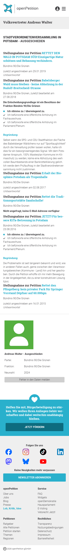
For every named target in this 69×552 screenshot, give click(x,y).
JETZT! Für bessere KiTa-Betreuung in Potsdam (33, 218)
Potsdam (10, 41)
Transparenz (45, 523)
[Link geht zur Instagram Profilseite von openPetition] (26, 451)
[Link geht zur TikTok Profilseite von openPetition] (43, 451)
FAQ (40, 493)
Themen (8, 534)
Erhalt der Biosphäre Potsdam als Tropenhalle (32, 175)
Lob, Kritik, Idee (12, 508)
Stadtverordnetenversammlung (30, 37)
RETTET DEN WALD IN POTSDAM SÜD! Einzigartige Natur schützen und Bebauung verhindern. (33, 57)
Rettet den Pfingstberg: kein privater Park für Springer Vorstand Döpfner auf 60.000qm (33, 289)
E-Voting (42, 508)
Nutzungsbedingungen (50, 527)
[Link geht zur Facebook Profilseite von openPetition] (8, 451)
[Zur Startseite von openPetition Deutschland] (21, 8)
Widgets (42, 497)
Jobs (6, 497)
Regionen (8, 538)
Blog (5, 501)
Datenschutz (45, 531)
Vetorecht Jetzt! (46, 512)
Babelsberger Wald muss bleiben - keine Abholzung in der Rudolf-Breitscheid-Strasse (33, 84)
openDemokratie (47, 501)
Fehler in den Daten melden (34, 379)
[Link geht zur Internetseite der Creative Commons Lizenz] (5, 548)
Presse (7, 504)
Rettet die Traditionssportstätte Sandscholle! (33, 198)
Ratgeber (8, 523)
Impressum (44, 534)
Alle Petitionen (11, 527)
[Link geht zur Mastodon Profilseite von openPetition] (8, 461)
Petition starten (11, 531)
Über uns (8, 493)
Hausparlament (46, 504)
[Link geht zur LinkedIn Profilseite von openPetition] (60, 451)
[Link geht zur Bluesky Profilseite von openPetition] (26, 461)
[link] (64, 9)
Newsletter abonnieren (34, 477)
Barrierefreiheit (46, 538)
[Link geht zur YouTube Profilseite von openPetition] (43, 461)
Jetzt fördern (34, 427)
